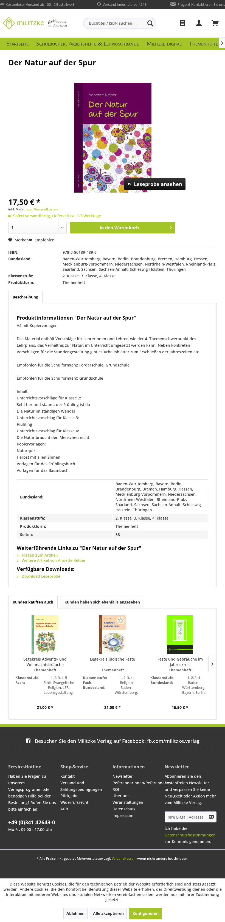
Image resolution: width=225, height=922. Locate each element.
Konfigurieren (146, 913)
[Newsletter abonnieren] (211, 816)
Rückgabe (69, 795)
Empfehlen (44, 240)
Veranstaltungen (128, 802)
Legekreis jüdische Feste (112, 659)
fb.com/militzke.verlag (117, 741)
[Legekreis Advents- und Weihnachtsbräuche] (45, 634)
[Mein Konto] (199, 23)
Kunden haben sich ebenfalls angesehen (102, 602)
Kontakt (67, 776)
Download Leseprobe (40, 576)
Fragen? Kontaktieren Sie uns (201, 4)
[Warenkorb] (215, 23)
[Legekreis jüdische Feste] (112, 634)
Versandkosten (124, 858)
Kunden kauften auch (33, 602)
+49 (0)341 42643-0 (31, 822)
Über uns (121, 795)
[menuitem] (119, 23)
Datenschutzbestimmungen (190, 835)
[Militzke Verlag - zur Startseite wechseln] (35, 23)
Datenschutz (124, 808)
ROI (116, 789)
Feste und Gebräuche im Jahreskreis (180, 661)
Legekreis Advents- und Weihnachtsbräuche (45, 661)
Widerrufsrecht (74, 802)
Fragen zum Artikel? (39, 555)
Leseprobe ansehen (158, 184)
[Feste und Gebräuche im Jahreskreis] (180, 634)
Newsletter (123, 776)
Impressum (123, 815)
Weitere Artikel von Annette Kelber (53, 560)
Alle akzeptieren (108, 913)
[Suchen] (150, 23)
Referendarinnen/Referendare (137, 782)
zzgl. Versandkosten (42, 209)
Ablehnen (75, 913)
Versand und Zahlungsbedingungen (81, 786)
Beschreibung (25, 297)
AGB (64, 808)
